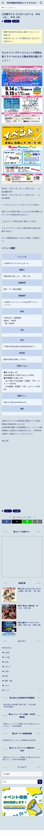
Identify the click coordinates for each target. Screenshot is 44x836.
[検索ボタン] (41, 3)
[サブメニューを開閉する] (39, 690)
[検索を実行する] (40, 782)
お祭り (7, 671)
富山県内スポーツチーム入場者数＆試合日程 (19, 740)
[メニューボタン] (3, 3)
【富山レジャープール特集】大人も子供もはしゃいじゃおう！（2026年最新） (21, 725)
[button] (6, 522)
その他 (7, 657)
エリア (7, 690)
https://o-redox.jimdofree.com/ (15, 402)
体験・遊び (9, 681)
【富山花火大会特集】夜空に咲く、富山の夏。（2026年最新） (20, 705)
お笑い (7, 662)
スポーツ (7, 21)
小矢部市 (15, 21)
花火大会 (8, 648)
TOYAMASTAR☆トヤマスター (22, 3)
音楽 (6, 676)
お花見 (7, 652)
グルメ (7, 685)
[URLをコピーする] (37, 522)
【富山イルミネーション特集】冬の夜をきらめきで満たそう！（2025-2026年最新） (21, 758)
